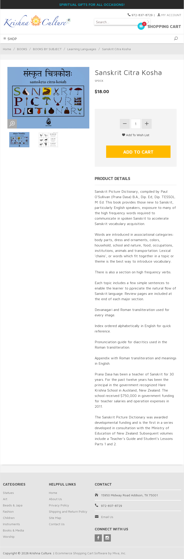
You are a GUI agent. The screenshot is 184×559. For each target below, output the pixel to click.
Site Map (55, 518)
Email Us (107, 517)
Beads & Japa (12, 505)
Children (9, 518)
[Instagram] (107, 538)
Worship (9, 536)
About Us (55, 499)
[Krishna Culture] (37, 21)
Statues (8, 493)
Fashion (8, 511)
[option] (19, 139)
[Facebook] (98, 538)
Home (7, 49)
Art (5, 499)
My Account (170, 15)
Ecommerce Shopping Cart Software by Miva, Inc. (90, 553)
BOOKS (22, 49)
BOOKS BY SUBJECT (47, 49)
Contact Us (57, 524)
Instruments (11, 524)
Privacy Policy (59, 505)
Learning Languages (81, 49)
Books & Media (13, 530)
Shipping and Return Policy (68, 511)
